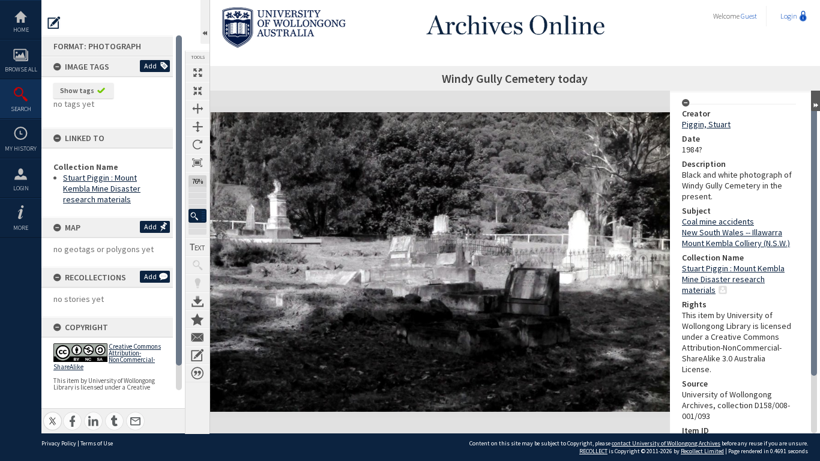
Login (21, 188)
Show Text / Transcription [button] (197, 247)
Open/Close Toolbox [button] (205, 22)
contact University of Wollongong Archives (666, 443)
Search (21, 109)
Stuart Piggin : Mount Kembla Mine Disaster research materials (101, 188)
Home (21, 30)
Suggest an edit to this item (54, 22)
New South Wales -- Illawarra (732, 232)
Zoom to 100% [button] (197, 163)
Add (150, 65)
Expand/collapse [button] (815, 101)
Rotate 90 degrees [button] (197, 145)
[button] (197, 216)
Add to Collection (197, 319)
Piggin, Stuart (706, 124)
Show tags (77, 90)
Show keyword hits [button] (197, 265)
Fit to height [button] (197, 127)
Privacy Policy (58, 443)
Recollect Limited (702, 451)
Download (197, 301)
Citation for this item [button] (197, 373)
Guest (749, 15)
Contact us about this (197, 337)
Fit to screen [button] (197, 91)
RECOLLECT (593, 451)
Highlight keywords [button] (197, 283)
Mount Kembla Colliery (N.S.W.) (736, 243)
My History (21, 148)
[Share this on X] (52, 414)
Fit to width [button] (197, 109)
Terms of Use (96, 443)
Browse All (21, 69)
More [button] (20, 228)
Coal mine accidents (718, 221)
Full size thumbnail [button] (197, 73)
